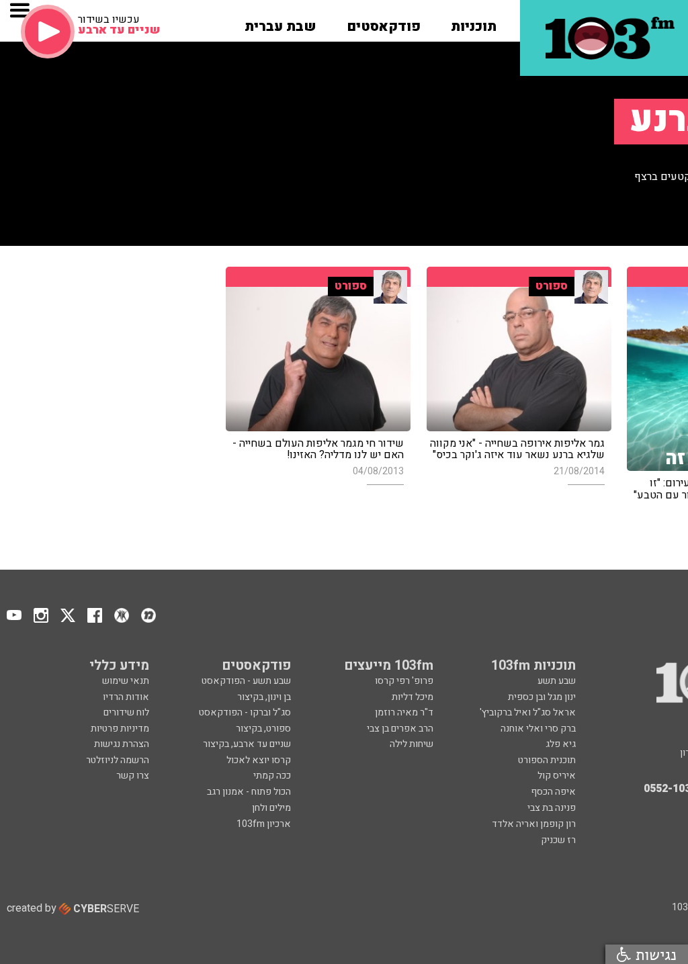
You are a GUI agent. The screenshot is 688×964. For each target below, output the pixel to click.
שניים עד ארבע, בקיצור (247, 744)
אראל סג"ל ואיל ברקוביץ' (528, 712)
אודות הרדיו (126, 697)
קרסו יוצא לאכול (258, 760)
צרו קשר (132, 776)
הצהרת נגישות (121, 744)
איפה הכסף (553, 792)
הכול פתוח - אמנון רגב (249, 792)
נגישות (654, 954)
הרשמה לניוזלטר (117, 760)
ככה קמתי (272, 776)
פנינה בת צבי (551, 808)
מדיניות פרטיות (120, 729)
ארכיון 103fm (263, 824)
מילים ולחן (271, 808)
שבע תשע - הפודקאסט (246, 681)
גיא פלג (561, 744)
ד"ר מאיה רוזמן (404, 712)
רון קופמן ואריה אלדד (534, 824)
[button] (474, 22)
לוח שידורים (126, 712)
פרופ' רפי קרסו (404, 681)
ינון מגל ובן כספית (542, 697)
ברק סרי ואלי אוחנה (538, 729)
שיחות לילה (411, 744)
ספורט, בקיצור (263, 729)
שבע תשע (557, 681)
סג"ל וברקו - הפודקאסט (245, 712)
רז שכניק (558, 840)
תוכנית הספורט (547, 760)
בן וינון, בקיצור (264, 697)
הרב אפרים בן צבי (400, 729)
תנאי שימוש (125, 681)
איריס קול (557, 776)
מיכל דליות (412, 697)
